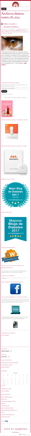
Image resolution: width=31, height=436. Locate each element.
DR (19, 30)
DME (17, 30)
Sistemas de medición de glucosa (6, 396)
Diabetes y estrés (4, 399)
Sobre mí (2, 412)
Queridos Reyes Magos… (5, 367)
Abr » (5, 385)
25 (3, 383)
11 (3, 380)
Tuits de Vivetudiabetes (5, 335)
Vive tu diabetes (15, 429)
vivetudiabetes (12, 29)
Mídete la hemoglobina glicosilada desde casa (9, 410)
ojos (9, 32)
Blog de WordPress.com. (15, 432)
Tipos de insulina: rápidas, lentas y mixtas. (8, 401)
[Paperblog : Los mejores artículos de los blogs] (4, 422)
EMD (6, 32)
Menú (4, 9)
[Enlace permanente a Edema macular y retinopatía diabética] (2, 24)
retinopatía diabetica (23, 32)
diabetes (9, 30)
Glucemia (23, 29)
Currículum (3, 403)
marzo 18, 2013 (4, 29)
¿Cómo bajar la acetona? (5, 405)
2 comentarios (9, 33)
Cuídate (19, 29)
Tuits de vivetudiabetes (5, 390)
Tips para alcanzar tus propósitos (6, 364)
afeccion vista (4, 30)
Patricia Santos (13, 32)
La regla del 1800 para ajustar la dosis (7, 414)
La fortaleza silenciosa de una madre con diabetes (9, 362)
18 (3, 382)
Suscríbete (4, 91)
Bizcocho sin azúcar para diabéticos (7, 408)
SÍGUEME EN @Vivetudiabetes (8, 333)
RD (17, 32)
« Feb (2, 385)
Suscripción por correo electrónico (10, 82)
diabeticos (13, 30)
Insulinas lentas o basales (5, 416)
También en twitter (6, 389)
